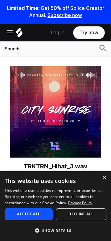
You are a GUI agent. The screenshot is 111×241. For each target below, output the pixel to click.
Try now (89, 33)
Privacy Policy (80, 202)
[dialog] (55, 206)
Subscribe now (64, 15)
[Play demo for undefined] (55, 112)
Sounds (13, 48)
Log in (57, 33)
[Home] (19, 34)
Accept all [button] (28, 214)
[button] (55, 230)
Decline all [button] (80, 214)
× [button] (104, 177)
